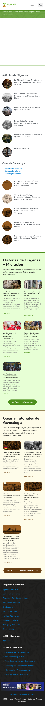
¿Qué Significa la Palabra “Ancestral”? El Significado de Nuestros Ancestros (33, 454)
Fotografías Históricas (11, 602)
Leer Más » (7, 314)
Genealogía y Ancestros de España (20, 665)
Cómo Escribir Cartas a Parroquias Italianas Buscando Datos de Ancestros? (27, 197)
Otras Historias (9, 629)
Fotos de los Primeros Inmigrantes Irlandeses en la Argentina (26, 123)
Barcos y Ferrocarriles (11, 594)
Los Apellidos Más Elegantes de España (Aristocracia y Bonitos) (11, 376)
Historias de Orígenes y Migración (21, 262)
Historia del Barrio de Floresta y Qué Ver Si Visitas (27, 108)
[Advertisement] (22, 41)
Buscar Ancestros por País (13, 656)
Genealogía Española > (13, 173)
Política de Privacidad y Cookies (22, 694)
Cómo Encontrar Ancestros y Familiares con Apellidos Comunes (26, 210)
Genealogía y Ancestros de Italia (18, 670)
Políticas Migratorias (11, 616)
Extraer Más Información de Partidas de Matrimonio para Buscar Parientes (26, 183)
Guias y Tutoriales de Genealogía (21, 420)
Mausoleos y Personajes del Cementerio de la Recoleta (32, 294)
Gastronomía (8, 607)
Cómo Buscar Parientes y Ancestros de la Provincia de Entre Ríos (11, 495)
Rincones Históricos (10, 620)
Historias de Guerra (10, 611)
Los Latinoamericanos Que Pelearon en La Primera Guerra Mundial (27, 96)
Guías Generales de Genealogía (16, 652)
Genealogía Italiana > (13, 171)
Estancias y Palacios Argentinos (15, 598)
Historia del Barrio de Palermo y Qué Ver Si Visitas (28, 135)
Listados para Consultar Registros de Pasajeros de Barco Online (28, 224)
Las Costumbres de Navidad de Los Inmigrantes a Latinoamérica (9, 335)
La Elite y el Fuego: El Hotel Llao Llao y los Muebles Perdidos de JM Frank (28, 82)
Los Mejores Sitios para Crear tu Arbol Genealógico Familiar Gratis (27, 238)
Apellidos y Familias (10, 589)
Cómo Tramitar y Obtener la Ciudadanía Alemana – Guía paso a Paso (11, 454)
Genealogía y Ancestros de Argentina (20, 661)
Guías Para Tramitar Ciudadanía (15, 674)
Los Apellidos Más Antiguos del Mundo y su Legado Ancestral (11, 294)
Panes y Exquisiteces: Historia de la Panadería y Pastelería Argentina (33, 335)
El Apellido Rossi (21, 148)
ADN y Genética (9, 641)
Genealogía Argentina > (14, 168)
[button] (32, 4)
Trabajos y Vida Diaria (11, 624)
